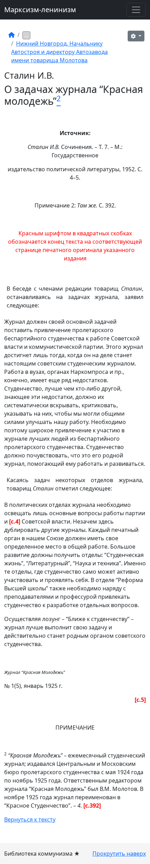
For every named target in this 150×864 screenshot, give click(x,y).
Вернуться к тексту (29, 819)
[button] (136, 36)
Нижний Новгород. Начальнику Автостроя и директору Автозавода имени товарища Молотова (59, 52)
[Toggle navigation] (136, 10)
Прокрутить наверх (119, 853)
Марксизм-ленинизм (40, 9)
